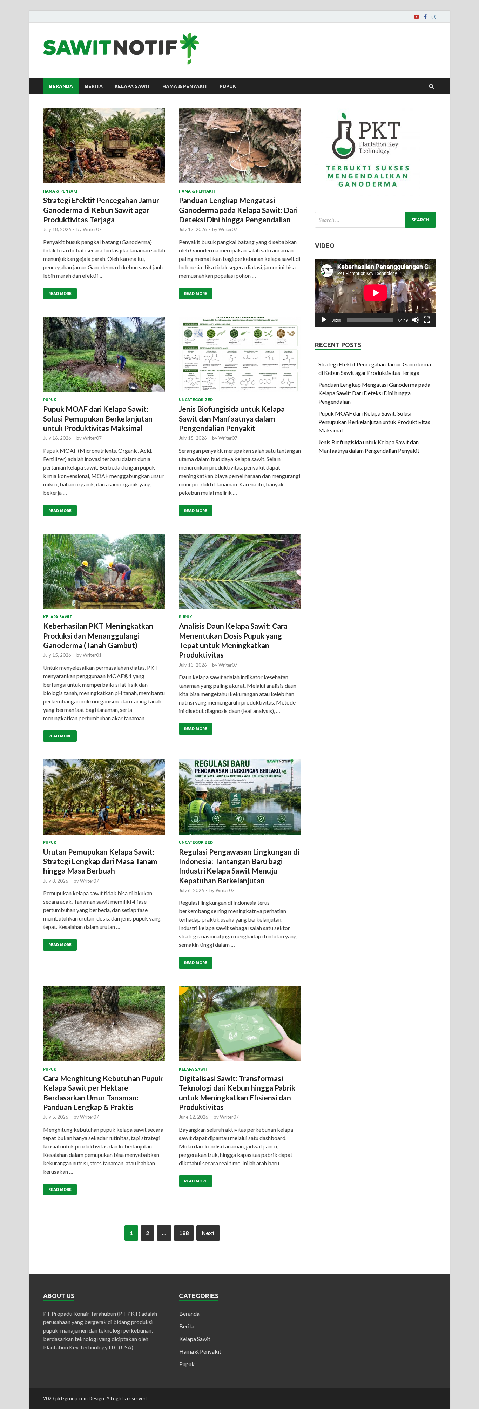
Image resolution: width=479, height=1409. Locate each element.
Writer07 (92, 229)
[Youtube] (416, 17)
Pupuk (228, 86)
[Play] (324, 319)
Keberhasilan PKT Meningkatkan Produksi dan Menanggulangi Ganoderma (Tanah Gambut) (98, 635)
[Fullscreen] (426, 319)
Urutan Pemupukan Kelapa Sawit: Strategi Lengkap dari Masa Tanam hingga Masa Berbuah (100, 861)
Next (208, 1232)
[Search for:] (375, 220)
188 (184, 1232)
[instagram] (434, 17)
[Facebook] (425, 17)
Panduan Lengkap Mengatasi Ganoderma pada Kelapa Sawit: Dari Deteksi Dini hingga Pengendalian (238, 210)
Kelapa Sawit (132, 86)
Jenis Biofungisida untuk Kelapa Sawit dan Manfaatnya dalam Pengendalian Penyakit (232, 418)
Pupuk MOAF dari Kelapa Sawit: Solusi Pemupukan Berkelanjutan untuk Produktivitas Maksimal (98, 418)
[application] (375, 293)
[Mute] (415, 319)
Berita (94, 86)
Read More (60, 293)
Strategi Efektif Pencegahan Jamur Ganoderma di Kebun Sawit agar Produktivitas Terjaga (101, 210)
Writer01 (92, 655)
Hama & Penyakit (185, 86)
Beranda (61, 86)
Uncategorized (196, 400)
